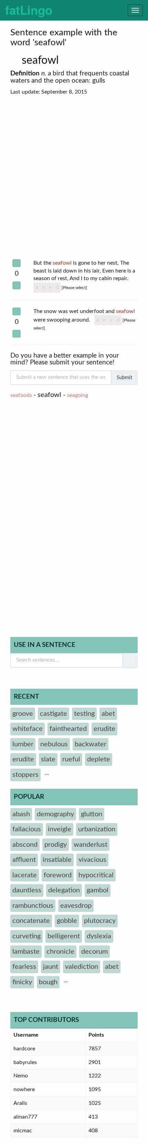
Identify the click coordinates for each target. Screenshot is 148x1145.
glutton (91, 814)
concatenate (31, 920)
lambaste (26, 951)
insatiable (57, 859)
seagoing (77, 395)
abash (21, 814)
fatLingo (28, 10)
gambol (97, 890)
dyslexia (99, 936)
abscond (25, 844)
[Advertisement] (74, 177)
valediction (81, 966)
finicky (22, 982)
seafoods (21, 395)
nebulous (54, 744)
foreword (58, 875)
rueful (71, 759)
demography (55, 814)
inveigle (59, 829)
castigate (53, 713)
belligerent (63, 936)
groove (22, 713)
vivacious (92, 859)
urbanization (96, 829)
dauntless (26, 890)
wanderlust (90, 844)
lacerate (24, 875)
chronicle (60, 951)
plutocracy (100, 920)
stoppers (25, 774)
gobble (67, 920)
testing (84, 713)
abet (108, 713)
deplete (98, 759)
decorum (94, 951)
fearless (24, 966)
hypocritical (96, 875)
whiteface (27, 728)
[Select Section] (16, 263)
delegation (64, 890)
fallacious (26, 829)
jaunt (50, 966)
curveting (26, 936)
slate (48, 759)
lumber (22, 744)
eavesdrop (76, 905)
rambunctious (32, 905)
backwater (90, 744)
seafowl (42, 60)
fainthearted (68, 728)
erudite (104, 728)
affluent (24, 859)
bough (48, 982)
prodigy (55, 844)
